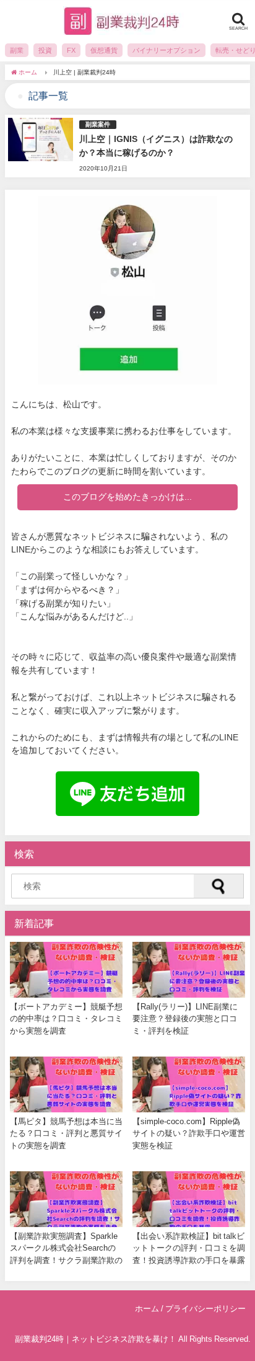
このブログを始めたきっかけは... (127, 496)
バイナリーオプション (166, 50)
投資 (45, 50)
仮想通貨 (104, 50)
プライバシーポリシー (205, 1309)
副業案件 (97, 124)
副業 (17, 50)
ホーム (147, 1309)
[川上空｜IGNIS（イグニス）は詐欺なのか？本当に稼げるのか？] (127, 146)
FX (71, 50)
